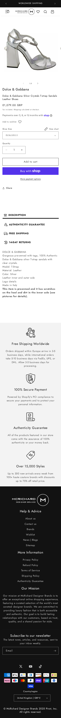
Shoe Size (7, 129)
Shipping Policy (31, 576)
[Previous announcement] (6, 3)
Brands (30, 529)
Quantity (6, 143)
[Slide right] (37, 83)
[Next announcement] (55, 3)
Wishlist (30, 534)
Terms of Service (30, 570)
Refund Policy (30, 565)
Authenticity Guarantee (30, 581)
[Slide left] (23, 83)
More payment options (30, 178)
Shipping (17, 109)
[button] (7, 11)
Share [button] (9, 188)
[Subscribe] (54, 651)
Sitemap (30, 545)
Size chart (54, 129)
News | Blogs (30, 540)
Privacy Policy (30, 560)
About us (30, 518)
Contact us (30, 524)
